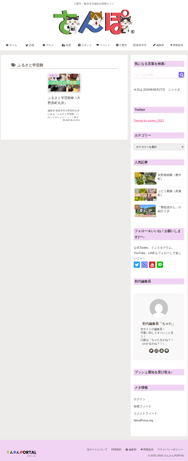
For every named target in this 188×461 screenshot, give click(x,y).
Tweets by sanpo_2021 (149, 120)
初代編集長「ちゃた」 (158, 323)
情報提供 (147, 449)
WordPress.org (143, 420)
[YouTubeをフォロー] (152, 265)
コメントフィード (145, 413)
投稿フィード (142, 406)
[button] (181, 74)
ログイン (139, 399)
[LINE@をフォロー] (160, 265)
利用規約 (116, 449)
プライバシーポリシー (170, 449)
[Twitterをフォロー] (137, 265)
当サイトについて (97, 449)
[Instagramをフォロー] (144, 265)
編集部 (132, 449)
